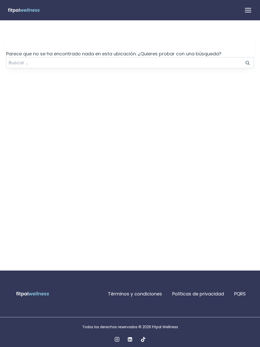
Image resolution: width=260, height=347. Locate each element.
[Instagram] (117, 339)
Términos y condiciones (135, 294)
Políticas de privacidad (198, 294)
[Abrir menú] (248, 10)
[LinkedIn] (130, 339)
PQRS (240, 294)
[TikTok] (143, 339)
